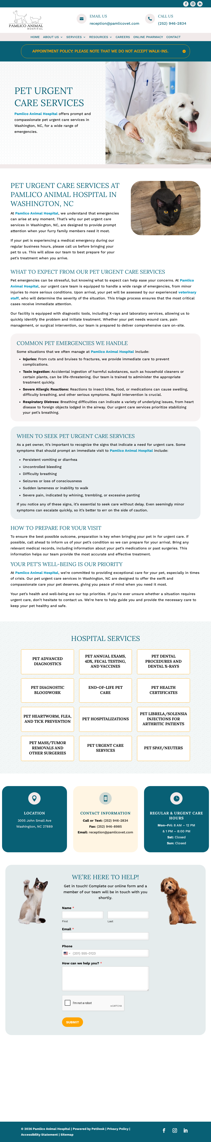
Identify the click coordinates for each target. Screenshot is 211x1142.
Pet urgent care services (105, 748)
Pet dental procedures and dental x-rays (163, 661)
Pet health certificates (163, 690)
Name (68, 908)
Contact (173, 37)
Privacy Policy (117, 1129)
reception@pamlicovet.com (114, 23)
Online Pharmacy (148, 37)
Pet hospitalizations (105, 718)
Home (35, 37)
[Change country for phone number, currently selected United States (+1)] (66, 953)
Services (74, 37)
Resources (98, 37)
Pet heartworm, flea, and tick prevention (47, 719)
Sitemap (67, 1134)
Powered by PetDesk (88, 1129)
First (65, 921)
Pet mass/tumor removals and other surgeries (47, 747)
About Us (51, 37)
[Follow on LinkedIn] (200, 4)
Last (110, 921)
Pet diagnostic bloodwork (47, 690)
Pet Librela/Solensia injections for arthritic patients (163, 718)
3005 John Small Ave (34, 820)
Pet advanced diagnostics (47, 661)
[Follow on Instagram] (193, 4)
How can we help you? (82, 963)
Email (68, 929)
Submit (72, 1022)
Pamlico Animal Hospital (35, 114)
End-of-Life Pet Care (105, 690)
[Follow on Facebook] (186, 4)
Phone (67, 946)
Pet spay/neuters (163, 747)
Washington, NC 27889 (34, 826)
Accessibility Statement (39, 1134)
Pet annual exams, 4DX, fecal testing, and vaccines (105, 661)
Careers (123, 37)
